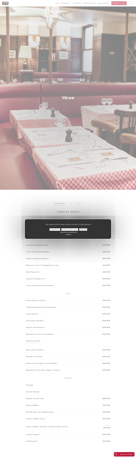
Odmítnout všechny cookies (69, 229)
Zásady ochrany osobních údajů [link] (68, 232)
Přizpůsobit (83, 229)
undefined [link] (68, 234)
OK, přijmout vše (55, 229)
